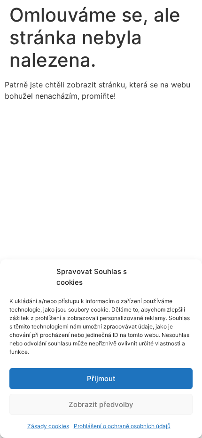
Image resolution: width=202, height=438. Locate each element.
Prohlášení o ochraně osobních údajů (122, 426)
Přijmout (101, 378)
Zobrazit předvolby (101, 404)
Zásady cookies (48, 426)
